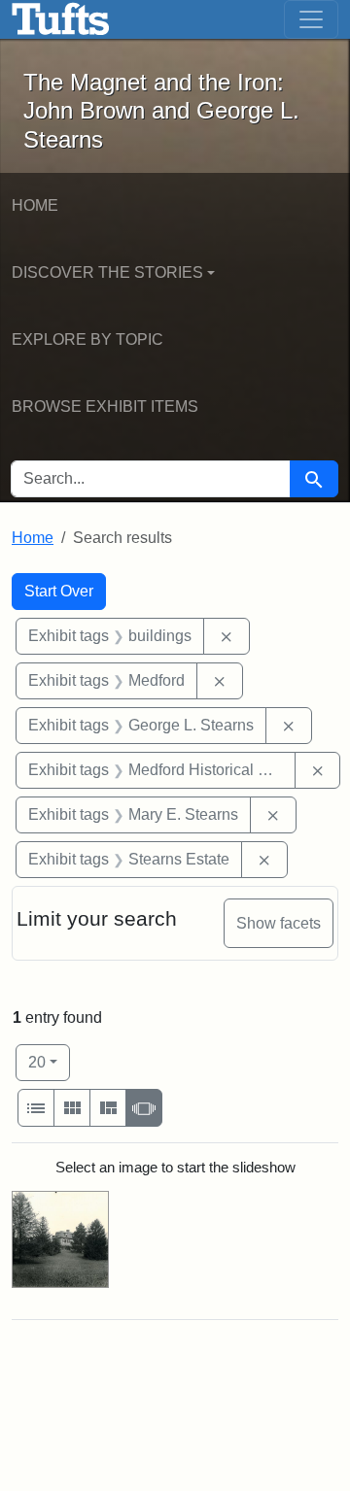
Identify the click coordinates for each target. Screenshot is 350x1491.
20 (49, 1061)
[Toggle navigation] (311, 19)
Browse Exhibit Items (105, 406)
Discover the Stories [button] (107, 272)
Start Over (58, 591)
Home (35, 205)
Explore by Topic (87, 339)
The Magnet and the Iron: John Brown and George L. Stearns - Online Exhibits (61, 19)
